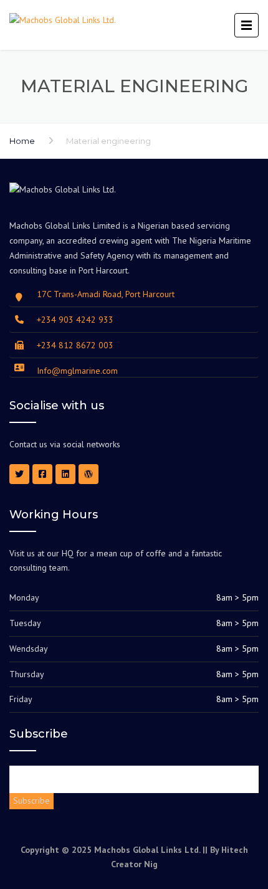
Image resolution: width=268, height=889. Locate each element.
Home (22, 141)
